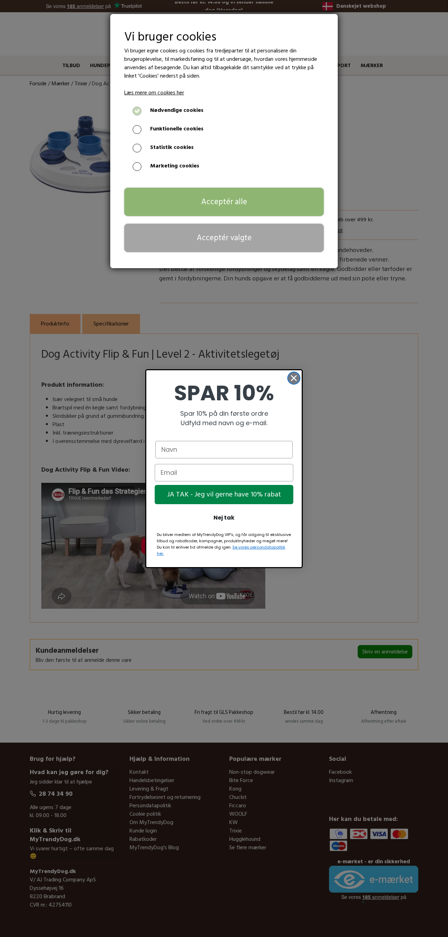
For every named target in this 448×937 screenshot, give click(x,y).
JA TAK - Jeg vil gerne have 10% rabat (224, 494)
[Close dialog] (294, 378)
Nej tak (224, 518)
